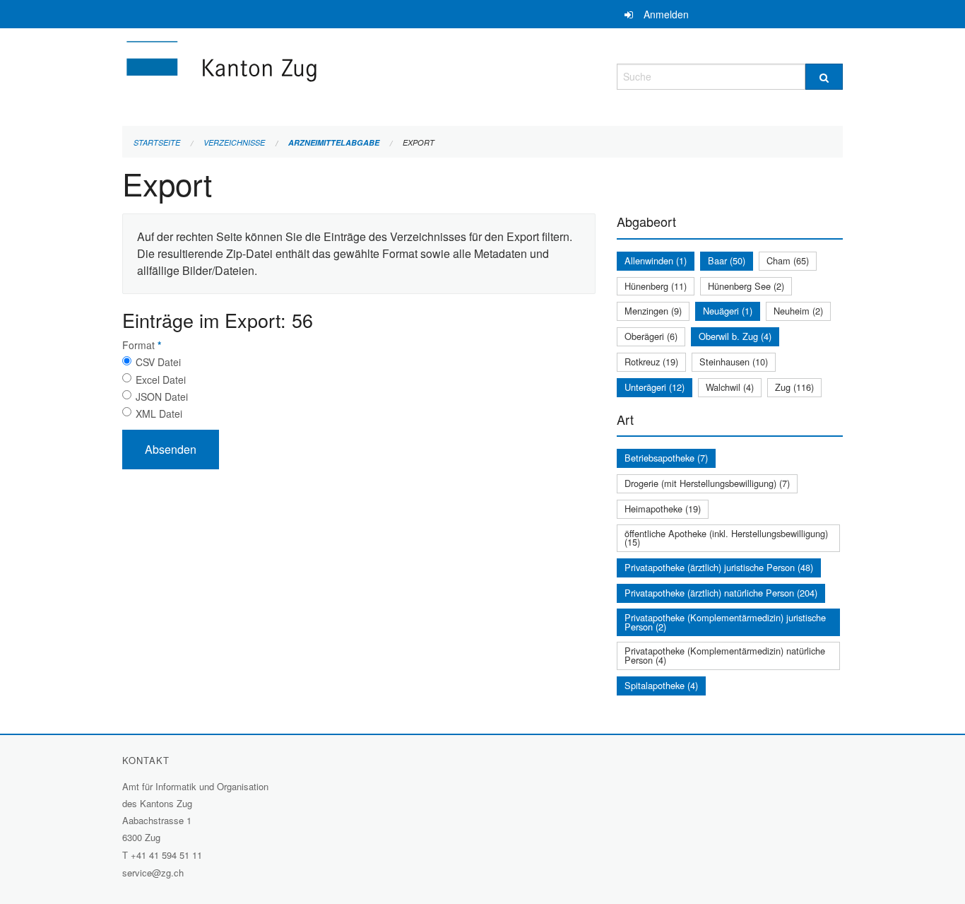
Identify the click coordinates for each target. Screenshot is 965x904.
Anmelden (666, 14)
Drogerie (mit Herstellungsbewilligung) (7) (707, 483)
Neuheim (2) (798, 310)
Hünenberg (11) (655, 286)
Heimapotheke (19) (662, 508)
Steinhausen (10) (733, 361)
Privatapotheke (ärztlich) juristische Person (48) (718, 567)
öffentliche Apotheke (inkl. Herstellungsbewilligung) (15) (726, 538)
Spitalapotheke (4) (661, 685)
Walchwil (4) (730, 387)
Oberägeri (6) (650, 336)
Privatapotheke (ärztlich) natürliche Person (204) (720, 592)
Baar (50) (726, 260)
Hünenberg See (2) (746, 286)
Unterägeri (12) (654, 387)
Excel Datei (161, 379)
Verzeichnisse (234, 142)
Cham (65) (787, 260)
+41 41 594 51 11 (166, 855)
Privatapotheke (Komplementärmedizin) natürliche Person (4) (724, 655)
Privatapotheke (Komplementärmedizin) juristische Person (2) (725, 622)
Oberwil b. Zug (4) (735, 336)
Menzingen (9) (653, 310)
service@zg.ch (153, 872)
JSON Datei (162, 396)
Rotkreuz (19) (651, 361)
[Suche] (824, 77)
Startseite (157, 142)
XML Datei (159, 413)
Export (418, 142)
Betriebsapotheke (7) (666, 457)
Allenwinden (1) (655, 260)
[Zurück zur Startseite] (306, 74)
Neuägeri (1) (727, 310)
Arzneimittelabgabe (333, 142)
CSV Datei (158, 362)
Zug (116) (794, 387)
